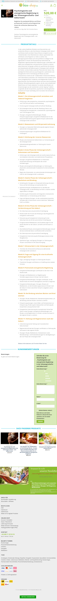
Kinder (8, 560)
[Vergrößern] (3, 15)
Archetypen (4, 558)
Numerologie (5, 543)
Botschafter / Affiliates (7, 501)
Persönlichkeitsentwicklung (8, 545)
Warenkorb (8, 522)
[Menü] (2, 5)
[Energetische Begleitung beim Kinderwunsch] (47, 438)
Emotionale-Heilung (13, 558)
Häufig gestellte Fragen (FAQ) (9, 527)
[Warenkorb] (55, 5)
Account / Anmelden (6, 520)
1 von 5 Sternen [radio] (40, 371)
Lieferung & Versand (7, 524)
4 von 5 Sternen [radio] (41, 378)
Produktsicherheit (9, 196)
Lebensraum (14, 560)
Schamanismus (38, 562)
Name (39, 396)
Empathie (22, 558)
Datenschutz (4, 511)
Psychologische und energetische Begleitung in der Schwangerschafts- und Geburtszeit (9, 449)
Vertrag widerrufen (28, 597)
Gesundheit (43, 558)
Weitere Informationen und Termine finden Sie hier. (32, 343)
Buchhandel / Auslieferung (8, 499)
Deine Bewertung (42, 369)
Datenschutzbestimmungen (36, 492)
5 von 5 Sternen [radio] (41, 380)
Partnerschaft (5, 562)
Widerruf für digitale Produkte (9, 513)
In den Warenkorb (49, 30)
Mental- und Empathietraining (33, 560)
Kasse (2, 522)
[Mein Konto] (51, 5)
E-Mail (39, 403)
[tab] (9, 197)
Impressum (4, 510)
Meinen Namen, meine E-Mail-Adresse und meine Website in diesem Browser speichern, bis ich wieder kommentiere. (44, 414)
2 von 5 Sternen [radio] (41, 373)
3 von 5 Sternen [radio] (41, 376)
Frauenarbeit (35, 558)
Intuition (3, 546)
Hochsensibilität (51, 558)
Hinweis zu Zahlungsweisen (9, 574)
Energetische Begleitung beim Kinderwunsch (47, 447)
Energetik (4, 548)
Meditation (4, 550)
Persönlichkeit (13, 562)
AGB (2, 508)
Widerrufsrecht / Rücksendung (9, 525)
